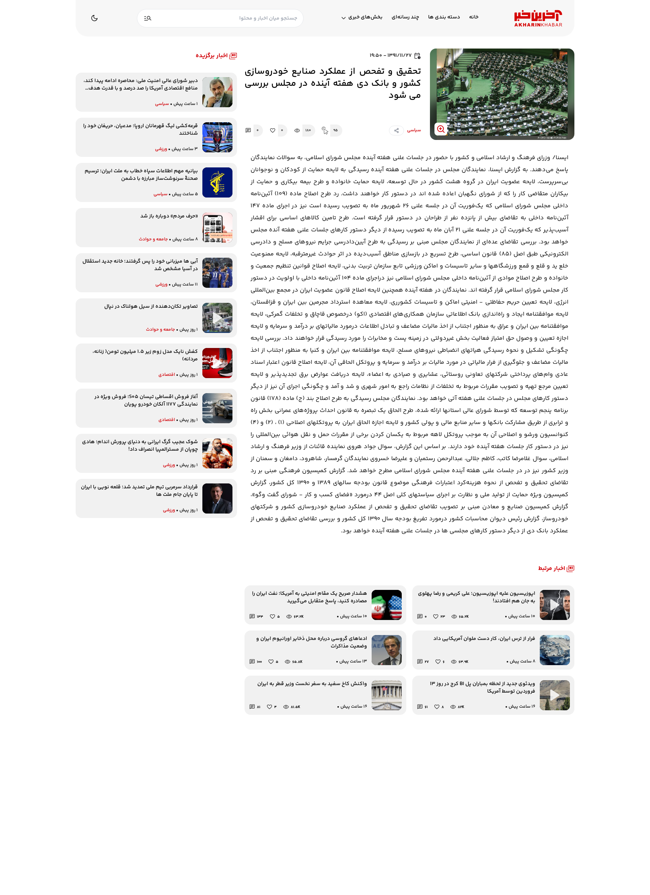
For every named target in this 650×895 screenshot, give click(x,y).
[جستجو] (147, 18)
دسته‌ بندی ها (444, 17)
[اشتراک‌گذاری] (396, 130)
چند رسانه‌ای (405, 17)
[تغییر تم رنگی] (94, 18)
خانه (473, 17)
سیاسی (414, 130)
